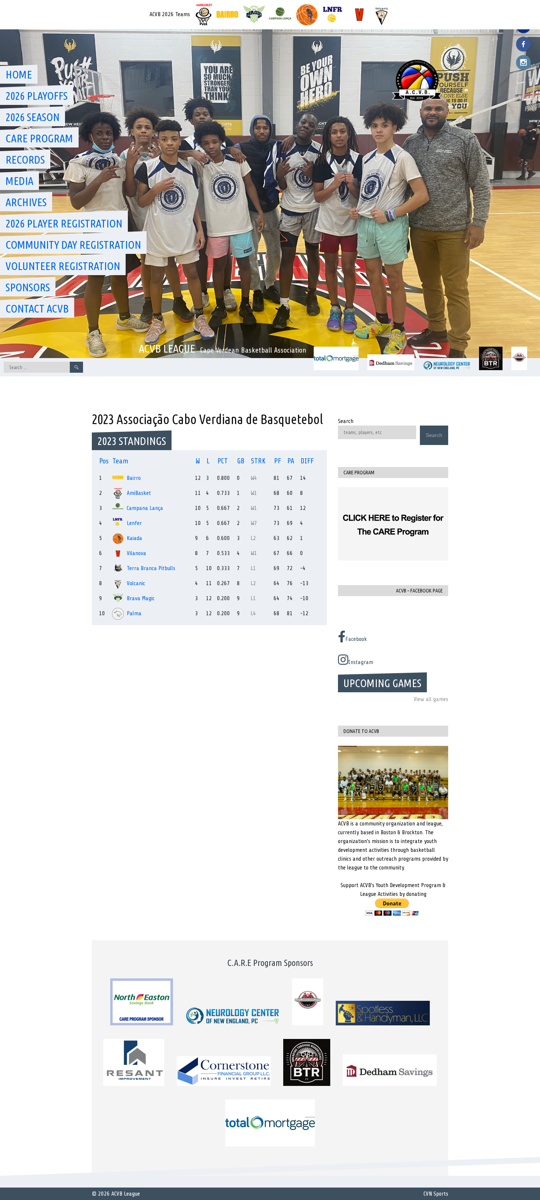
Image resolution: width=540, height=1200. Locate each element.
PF (277, 461)
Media (19, 181)
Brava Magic (141, 598)
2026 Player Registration (64, 223)
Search (345, 421)
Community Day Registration (73, 244)
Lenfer (134, 523)
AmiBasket (139, 493)
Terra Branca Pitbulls (151, 568)
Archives (26, 202)
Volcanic (136, 583)
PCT (222, 461)
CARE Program (39, 138)
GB (241, 461)
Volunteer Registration (63, 266)
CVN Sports (436, 1193)
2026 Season (33, 117)
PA (290, 461)
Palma (134, 613)
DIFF (307, 461)
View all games (431, 699)
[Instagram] (523, 62)
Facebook (356, 639)
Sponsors (28, 287)
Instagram (360, 662)
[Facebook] (523, 44)
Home (19, 74)
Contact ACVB (37, 308)
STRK (258, 461)
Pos (104, 461)
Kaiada (134, 538)
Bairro (134, 478)
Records (25, 159)
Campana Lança (145, 508)
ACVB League (167, 348)
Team (120, 461)
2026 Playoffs (37, 96)
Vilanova (136, 553)
